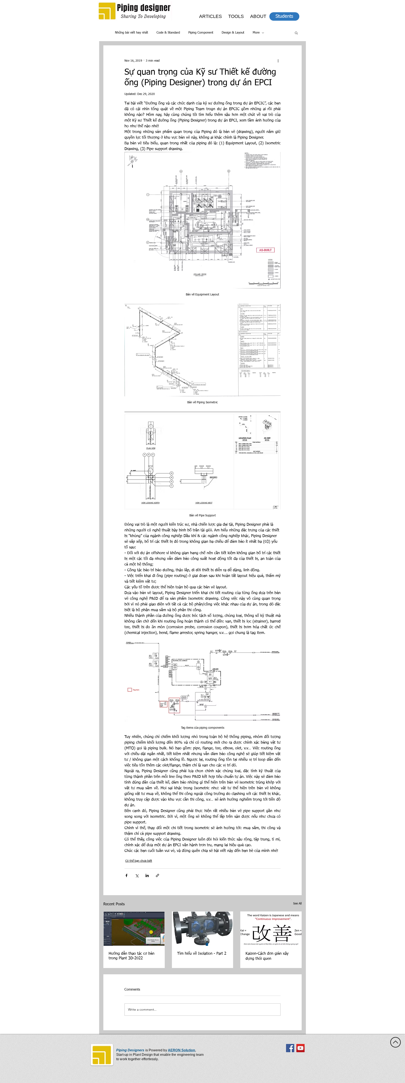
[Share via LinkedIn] (147, 875)
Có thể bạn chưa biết (138, 861)
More (256, 32)
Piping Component (200, 32)
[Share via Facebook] (126, 875)
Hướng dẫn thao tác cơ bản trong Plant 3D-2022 (131, 956)
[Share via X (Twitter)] (137, 875)
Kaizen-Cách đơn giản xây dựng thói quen (267, 956)
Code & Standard (168, 32)
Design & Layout (233, 32)
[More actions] (278, 60)
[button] (296, 32)
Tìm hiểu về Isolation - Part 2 (201, 954)
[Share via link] (157, 875)
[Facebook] (290, 1048)
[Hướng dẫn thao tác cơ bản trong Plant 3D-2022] (134, 929)
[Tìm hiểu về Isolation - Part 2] (202, 929)
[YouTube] (300, 1048)
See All (297, 903)
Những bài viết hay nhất (131, 32)
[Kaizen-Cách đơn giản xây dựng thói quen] (270, 929)
